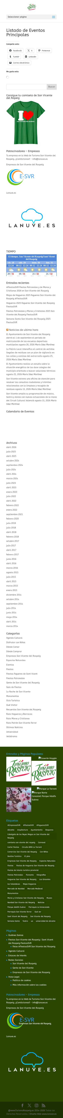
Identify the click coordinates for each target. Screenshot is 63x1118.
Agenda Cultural (14, 638)
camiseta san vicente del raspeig (21, 843)
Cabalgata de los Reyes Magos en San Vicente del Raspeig (28, 836)
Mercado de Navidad (15, 889)
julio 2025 (11, 451)
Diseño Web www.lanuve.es (43, 1114)
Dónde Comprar (14, 651)
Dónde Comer (12, 647)
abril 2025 (11, 456)
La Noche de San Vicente (18, 691)
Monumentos (12, 696)
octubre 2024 (12, 460)
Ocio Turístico (13, 700)
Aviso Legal (13, 977)
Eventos (10, 665)
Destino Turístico (14, 856)
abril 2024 (11, 474)
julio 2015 (11, 577)
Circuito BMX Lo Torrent (32, 847)
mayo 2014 (11, 617)
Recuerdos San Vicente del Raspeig (23, 709)
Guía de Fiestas (13, 687)
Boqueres (49, 830)
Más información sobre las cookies (29, 985)
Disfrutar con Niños (15, 642)
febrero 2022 (12, 505)
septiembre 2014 (14, 604)
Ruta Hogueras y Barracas (19, 714)
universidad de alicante (45, 921)
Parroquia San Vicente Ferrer (19, 912)
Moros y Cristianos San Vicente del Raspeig (25, 898)
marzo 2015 (12, 586)
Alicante (10, 830)
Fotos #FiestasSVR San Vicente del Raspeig (34, 946)
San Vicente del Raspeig (40, 916)
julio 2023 (11, 483)
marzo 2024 (12, 478)
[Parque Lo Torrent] (47, 789)
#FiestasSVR (28, 825)
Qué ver (38, 912)
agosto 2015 (12, 572)
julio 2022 (11, 496)
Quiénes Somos (15, 935)
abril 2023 (11, 487)
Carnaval (41, 843)
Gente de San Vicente (23, 968)
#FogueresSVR (42, 825)
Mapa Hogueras (29, 884)
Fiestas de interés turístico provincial (23, 870)
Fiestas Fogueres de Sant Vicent (22, 674)
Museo (49, 898)
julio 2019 (11, 523)
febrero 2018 (12, 537)
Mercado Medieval (35, 889)
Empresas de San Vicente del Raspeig (31, 972)
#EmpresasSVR (13, 825)
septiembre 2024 (14, 465)
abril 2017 (11, 550)
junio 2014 (11, 612)
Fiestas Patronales (15, 678)
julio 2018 (11, 528)
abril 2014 (11, 621)
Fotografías (41, 875)
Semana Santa (13, 921)
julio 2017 (11, 545)
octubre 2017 (12, 541)
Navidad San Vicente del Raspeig (21, 902)
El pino (27, 856)
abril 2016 (11, 563)
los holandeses (13, 884)
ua (32, 921)
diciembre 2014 (13, 595)
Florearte (30, 875)
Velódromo (11, 736)
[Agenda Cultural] (44, 774)
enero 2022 (11, 510)
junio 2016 (11, 559)
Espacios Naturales (15, 660)
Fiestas (9, 669)
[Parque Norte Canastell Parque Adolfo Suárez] (44, 796)
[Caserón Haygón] (48, 758)
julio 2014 (11, 608)
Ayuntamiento (36, 830)
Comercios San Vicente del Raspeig (22, 852)
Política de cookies (22, 980)
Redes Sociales (15, 960)
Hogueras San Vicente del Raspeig (21, 879)
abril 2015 (11, 581)
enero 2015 (11, 590)
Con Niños (44, 852)
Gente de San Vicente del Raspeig (23, 682)
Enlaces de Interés (17, 955)
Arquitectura (22, 830)
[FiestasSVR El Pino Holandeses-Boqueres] (18, 800)
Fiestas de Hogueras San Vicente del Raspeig (35, 866)
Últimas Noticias (14, 727)
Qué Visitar (11, 705)
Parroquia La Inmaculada (39, 907)
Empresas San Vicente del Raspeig (23, 656)
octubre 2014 (12, 599)
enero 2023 (11, 492)
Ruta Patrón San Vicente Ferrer (21, 723)
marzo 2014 (12, 626)
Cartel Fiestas (13, 847)
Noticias (41, 902)
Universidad (12, 732)
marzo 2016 (12, 568)
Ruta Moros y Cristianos (18, 718)
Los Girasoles (44, 879)
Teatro (25, 921)
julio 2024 (11, 469)
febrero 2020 (12, 519)
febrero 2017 (12, 554)
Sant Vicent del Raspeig (17, 916)
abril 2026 (11, 447)
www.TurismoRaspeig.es (22, 1110)
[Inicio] (18, 770)
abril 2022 (11, 501)
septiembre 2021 (14, 514)
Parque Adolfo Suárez (16, 907)
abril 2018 (11, 532)
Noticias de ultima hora (23, 330)
